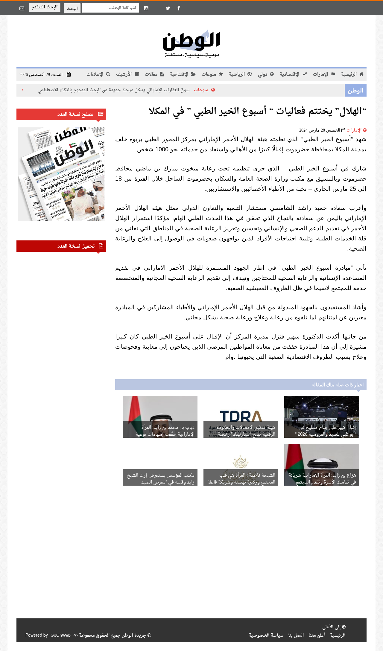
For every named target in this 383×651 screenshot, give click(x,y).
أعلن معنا (317, 636)
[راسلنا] (21, 8)
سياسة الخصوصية (266, 636)
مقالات (152, 74)
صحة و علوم (19, 90)
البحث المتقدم (45, 7)
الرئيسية (349, 74)
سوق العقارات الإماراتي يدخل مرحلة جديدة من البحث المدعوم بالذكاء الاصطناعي (128, 90)
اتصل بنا (296, 636)
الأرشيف (124, 74)
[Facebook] (178, 8)
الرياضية (237, 74)
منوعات (209, 74)
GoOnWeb (61, 636)
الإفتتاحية (179, 74)
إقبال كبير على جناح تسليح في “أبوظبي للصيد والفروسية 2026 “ (325, 431)
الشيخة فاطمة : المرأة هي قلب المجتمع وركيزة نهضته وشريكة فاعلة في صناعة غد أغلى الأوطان (241, 482)
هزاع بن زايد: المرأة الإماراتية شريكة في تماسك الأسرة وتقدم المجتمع (322, 479)
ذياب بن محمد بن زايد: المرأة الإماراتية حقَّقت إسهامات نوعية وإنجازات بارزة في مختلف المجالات (161, 434)
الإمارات (321, 74)
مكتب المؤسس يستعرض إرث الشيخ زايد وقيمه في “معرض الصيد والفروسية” (160, 482)
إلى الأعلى (332, 627)
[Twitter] (167, 8)
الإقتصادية (290, 74)
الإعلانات (95, 74)
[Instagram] (146, 8)
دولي (263, 74)
